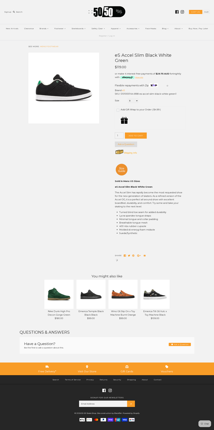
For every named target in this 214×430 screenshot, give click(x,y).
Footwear (60, 28)
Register (103, 36)
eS (123, 90)
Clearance (29, 28)
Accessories (133, 28)
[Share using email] (145, 256)
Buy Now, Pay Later (198, 28)
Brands (44, 28)
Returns (103, 380)
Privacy (90, 380)
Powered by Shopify (131, 413)
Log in (112, 36)
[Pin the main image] (133, 256)
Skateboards (79, 28)
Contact (158, 380)
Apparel (116, 28)
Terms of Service (73, 380)
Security (117, 380)
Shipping (131, 380)
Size (117, 100)
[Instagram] (182, 12)
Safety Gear (98, 28)
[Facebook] (177, 12)
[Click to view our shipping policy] (126, 154)
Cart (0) (195, 12)
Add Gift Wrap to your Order (141, 109)
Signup (7, 12)
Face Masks (150, 28)
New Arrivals (12, 28)
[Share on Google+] (139, 256)
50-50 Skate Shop (88, 413)
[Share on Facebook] (125, 256)
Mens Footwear (49, 46)
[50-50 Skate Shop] (107, 4)
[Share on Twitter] (129, 256)
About (179, 28)
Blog (165, 28)
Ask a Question (126, 144)
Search (56, 380)
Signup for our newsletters (107, 397)
